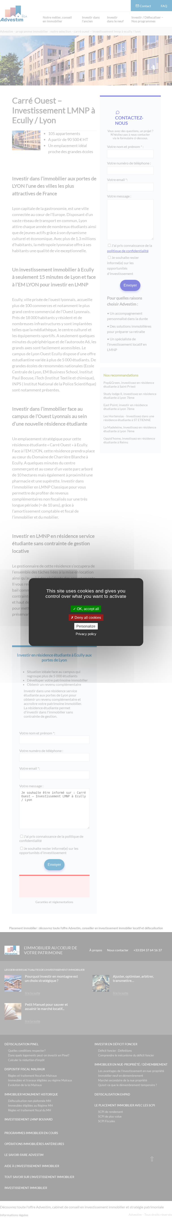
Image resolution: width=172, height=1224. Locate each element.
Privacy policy (86, 634)
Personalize (85, 626)
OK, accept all (87, 609)
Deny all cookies (87, 617)
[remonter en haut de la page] (152, 1159)
